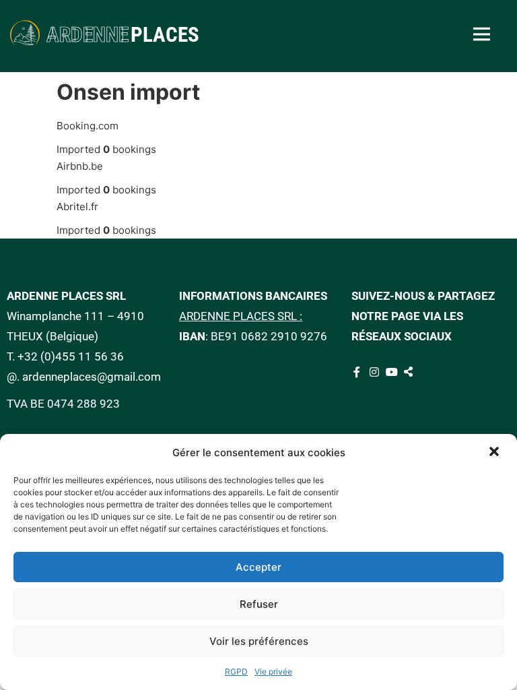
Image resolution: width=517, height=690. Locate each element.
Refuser (259, 604)
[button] (495, 453)
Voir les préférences (258, 641)
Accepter (258, 567)
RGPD (236, 671)
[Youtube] (391, 372)
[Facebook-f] (356, 372)
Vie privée (273, 671)
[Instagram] (374, 372)
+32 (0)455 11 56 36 (71, 356)
